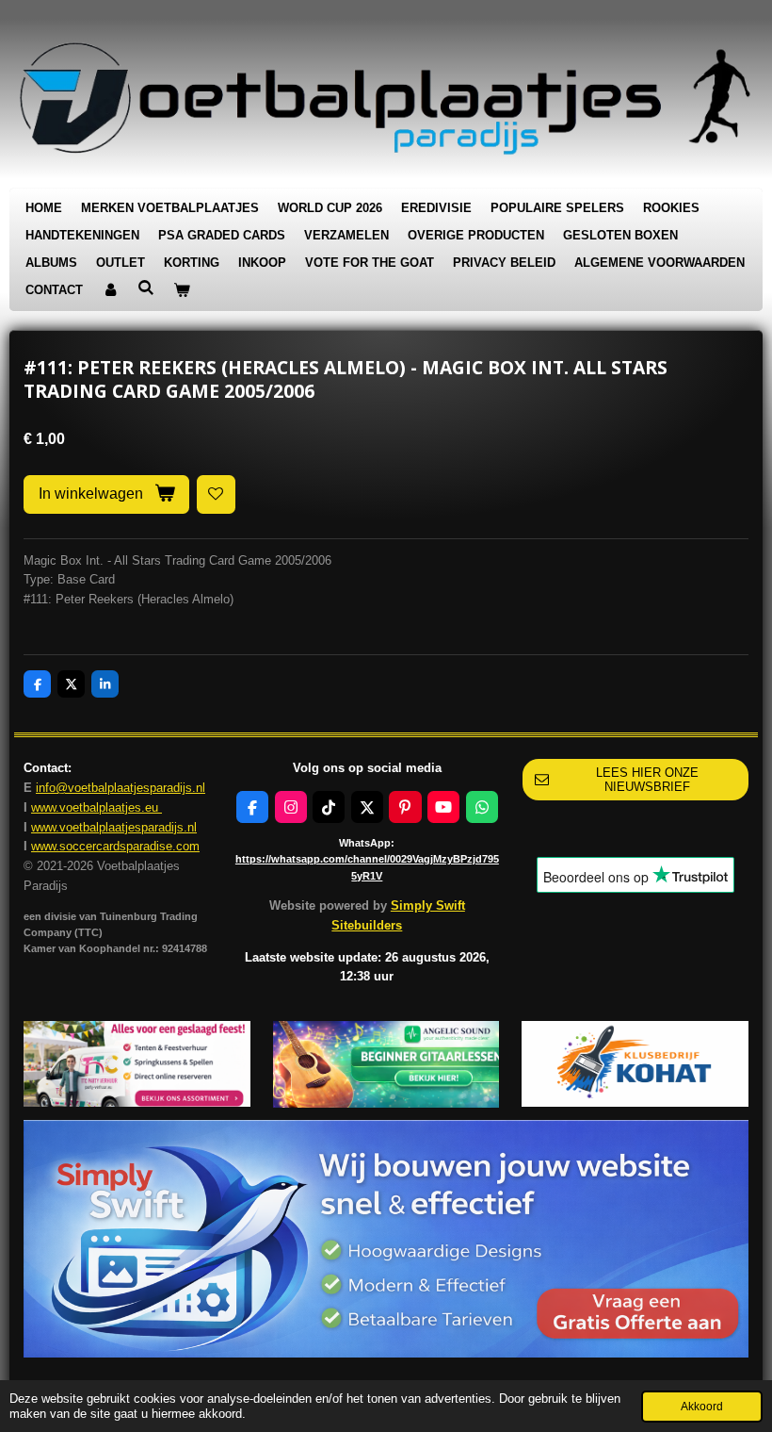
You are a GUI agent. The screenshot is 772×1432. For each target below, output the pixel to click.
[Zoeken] (146, 288)
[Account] (110, 291)
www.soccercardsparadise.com (115, 846)
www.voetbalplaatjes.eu (96, 807)
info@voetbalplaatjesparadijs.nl (120, 788)
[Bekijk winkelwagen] (182, 291)
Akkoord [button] (702, 1406)
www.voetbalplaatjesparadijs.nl (114, 827)
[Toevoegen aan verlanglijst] (216, 494)
